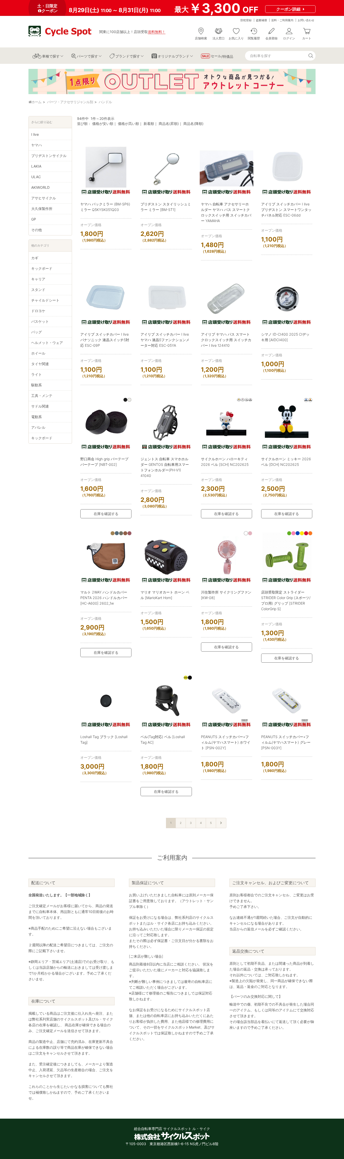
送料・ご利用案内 (282, 20)
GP (33, 219)
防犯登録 (246, 20)
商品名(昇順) (169, 123)
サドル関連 (40, 406)
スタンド (38, 289)
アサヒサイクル (43, 198)
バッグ (36, 332)
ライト (36, 374)
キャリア (38, 279)
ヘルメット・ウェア (47, 342)
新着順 (149, 123)
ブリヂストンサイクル (48, 155)
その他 (36, 230)
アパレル (38, 427)
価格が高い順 (128, 123)
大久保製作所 (41, 208)
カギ (34, 258)
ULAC (36, 177)
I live (35, 134)
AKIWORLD (40, 187)
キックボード (41, 268)
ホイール (38, 353)
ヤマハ (36, 145)
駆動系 (36, 385)
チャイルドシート (45, 300)
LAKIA (36, 166)
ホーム (36, 102)
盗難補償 (261, 20)
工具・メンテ (41, 395)
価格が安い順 (102, 123)
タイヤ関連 (40, 364)
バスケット (40, 321)
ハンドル (105, 102)
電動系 (36, 417)
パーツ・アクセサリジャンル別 (70, 102)
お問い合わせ (306, 20)
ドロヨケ (38, 311)
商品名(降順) (193, 123)
